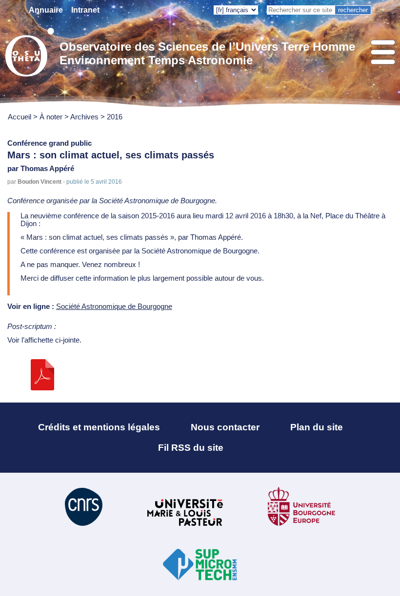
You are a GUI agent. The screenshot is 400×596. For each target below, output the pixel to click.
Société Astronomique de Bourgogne (114, 306)
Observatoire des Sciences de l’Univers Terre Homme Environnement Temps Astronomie (207, 53)
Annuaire (46, 10)
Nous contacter (225, 427)
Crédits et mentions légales (99, 427)
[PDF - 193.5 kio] (42, 388)
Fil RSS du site (190, 447)
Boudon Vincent (39, 181)
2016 (114, 117)
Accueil (19, 117)
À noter (52, 117)
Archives (84, 117)
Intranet (85, 10)
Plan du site (316, 427)
